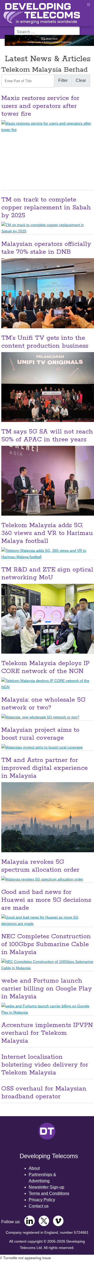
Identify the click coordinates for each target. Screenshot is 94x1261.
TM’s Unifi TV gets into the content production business (44, 342)
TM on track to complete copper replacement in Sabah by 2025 (46, 208)
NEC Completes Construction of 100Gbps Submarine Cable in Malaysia (46, 944)
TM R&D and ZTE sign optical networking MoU (47, 574)
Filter (63, 80)
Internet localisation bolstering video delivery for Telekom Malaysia (44, 1065)
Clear (81, 80)
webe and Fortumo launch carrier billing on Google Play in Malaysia (46, 989)
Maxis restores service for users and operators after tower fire (40, 106)
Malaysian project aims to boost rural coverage (40, 734)
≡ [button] (88, 4)
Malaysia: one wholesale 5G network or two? (43, 704)
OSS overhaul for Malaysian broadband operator (43, 1093)
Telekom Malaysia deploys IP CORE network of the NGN (45, 667)
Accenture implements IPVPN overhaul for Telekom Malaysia (47, 1033)
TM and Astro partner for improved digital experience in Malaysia (44, 768)
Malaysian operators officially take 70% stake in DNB (46, 248)
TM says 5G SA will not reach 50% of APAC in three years (47, 436)
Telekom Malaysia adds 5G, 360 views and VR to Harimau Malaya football (47, 533)
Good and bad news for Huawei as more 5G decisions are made (46, 900)
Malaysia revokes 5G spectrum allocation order (40, 866)
